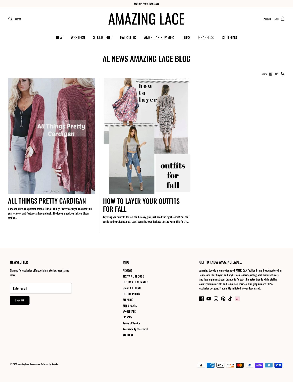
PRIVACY (127, 317)
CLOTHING (229, 37)
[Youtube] (208, 298)
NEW (59, 37)
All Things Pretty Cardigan (47, 201)
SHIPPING (128, 299)
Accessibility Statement (135, 329)
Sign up (19, 300)
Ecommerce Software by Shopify (44, 364)
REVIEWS (127, 270)
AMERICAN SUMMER (159, 37)
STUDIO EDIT (102, 37)
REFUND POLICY (131, 294)
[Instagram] (216, 298)
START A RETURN (132, 288)
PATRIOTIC (128, 37)
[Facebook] (201, 298)
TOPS (186, 37)
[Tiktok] (230, 298)
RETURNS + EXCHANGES (135, 282)
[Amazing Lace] (146, 19)
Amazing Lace (23, 364)
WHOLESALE (129, 311)
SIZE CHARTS (130, 305)
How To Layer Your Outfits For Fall (141, 205)
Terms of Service (131, 323)
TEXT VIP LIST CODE (133, 276)
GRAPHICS (206, 37)
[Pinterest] (223, 298)
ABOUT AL (128, 335)
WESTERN (78, 37)
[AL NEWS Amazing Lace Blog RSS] (282, 73)
